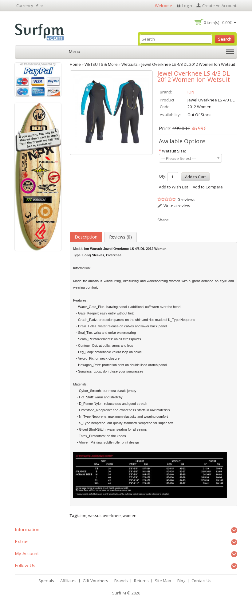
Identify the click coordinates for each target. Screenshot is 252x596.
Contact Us (201, 580)
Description (86, 237)
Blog (181, 580)
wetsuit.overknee (104, 515)
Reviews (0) (120, 237)
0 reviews (186, 199)
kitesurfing (131, 281)
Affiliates (68, 580)
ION (190, 92)
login (187, 5)
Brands (121, 580)
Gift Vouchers (95, 580)
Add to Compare (208, 187)
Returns (141, 580)
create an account (219, 5)
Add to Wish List (173, 187)
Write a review (176, 205)
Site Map (163, 580)
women (129, 515)
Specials (46, 580)
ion (83, 515)
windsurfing (112, 281)
